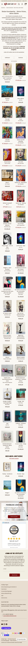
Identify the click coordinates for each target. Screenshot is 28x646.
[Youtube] (2, 624)
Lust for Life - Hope (20, 245)
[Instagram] (4, 624)
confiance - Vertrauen (21, 423)
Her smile (20, 162)
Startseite (3, 7)
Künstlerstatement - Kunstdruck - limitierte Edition (20, 379)
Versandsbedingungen (6, 591)
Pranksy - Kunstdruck (7, 474)
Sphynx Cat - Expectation (21, 182)
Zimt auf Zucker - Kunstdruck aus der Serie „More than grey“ (7, 291)
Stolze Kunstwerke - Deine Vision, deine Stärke (14, 7)
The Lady (7, 119)
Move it (7, 182)
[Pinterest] (6, 624)
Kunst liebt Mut (11, 642)
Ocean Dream (7, 162)
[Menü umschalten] (2, 4)
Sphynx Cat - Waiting (21, 203)
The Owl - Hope (20, 474)
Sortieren (20, 57)
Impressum (4, 589)
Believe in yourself (7, 203)
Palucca (7, 357)
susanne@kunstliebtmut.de (9, 615)
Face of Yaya (21, 223)
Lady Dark (20, 76)
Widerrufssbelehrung (6, 593)
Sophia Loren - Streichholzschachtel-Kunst (7, 379)
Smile (20, 119)
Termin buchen (14, 516)
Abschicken (14, 575)
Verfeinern (7, 57)
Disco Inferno (21, 98)
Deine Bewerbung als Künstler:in (9, 587)
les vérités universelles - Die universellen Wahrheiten (20, 291)
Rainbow (7, 98)
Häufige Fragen (4, 584)
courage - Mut (21, 401)
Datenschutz (4, 597)
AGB (2, 595)
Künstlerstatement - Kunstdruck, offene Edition (7, 445)
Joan (7, 423)
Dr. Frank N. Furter (7, 313)
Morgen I (7, 492)
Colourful (7, 139)
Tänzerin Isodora (21, 357)
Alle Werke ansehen (14, 458)
